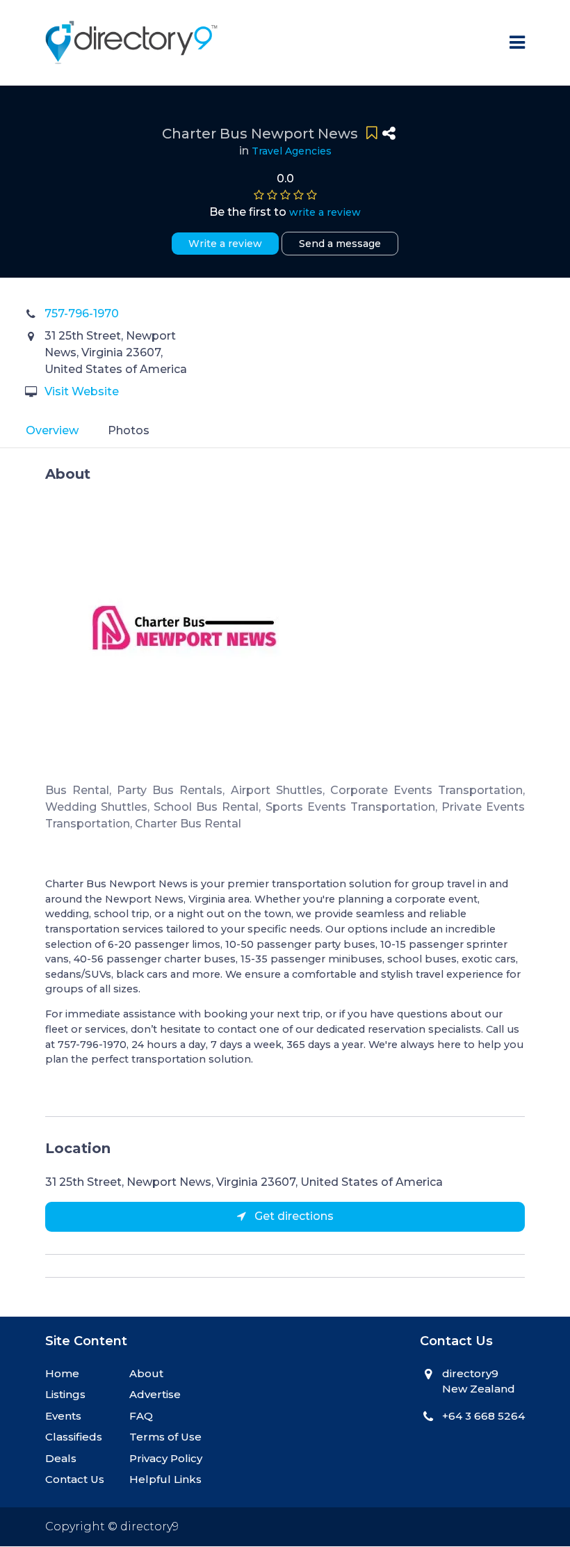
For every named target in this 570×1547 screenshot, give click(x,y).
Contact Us (74, 1479)
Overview (52, 430)
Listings (65, 1394)
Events (63, 1415)
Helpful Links (165, 1479)
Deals (60, 1458)
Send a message (340, 243)
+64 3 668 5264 (483, 1415)
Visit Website (81, 391)
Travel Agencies (292, 151)
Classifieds (73, 1436)
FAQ (141, 1415)
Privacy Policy (165, 1458)
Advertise (155, 1394)
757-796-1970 (81, 313)
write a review (325, 212)
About (146, 1373)
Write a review (225, 243)
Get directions (293, 1216)
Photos (128, 430)
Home (62, 1373)
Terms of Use (165, 1436)
